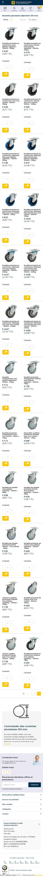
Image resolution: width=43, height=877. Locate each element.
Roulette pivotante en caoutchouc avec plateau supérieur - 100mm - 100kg (10, 45)
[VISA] (6, 862)
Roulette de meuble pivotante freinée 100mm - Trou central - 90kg (10, 545)
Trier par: (23, 20)
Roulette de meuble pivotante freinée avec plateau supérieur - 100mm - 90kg (31, 491)
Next (39, 694)
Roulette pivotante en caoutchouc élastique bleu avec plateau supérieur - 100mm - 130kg (10, 157)
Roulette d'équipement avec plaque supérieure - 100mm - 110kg (9, 379)
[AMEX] (27, 862)
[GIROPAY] (32, 862)
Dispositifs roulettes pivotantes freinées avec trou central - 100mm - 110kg (32, 435)
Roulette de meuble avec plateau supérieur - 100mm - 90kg (10, 490)
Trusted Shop (38, 875)
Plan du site (30, 858)
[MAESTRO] (37, 862)
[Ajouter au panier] (5, 74)
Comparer (5, 61)
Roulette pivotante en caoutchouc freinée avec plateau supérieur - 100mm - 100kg (32, 46)
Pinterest (9, 772)
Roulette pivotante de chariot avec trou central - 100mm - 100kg (32, 600)
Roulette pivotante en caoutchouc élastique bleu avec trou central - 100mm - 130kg (10, 212)
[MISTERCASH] (16, 862)
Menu (5, 10)
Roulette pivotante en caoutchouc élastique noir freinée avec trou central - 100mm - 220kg (32, 324)
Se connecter (22, 10)
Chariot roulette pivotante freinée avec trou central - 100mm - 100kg (9, 656)
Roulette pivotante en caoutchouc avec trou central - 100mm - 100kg (10, 101)
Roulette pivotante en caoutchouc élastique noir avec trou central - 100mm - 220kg (10, 323)
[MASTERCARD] (11, 862)
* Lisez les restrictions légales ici (12, 788)
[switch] (4, 874)
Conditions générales (17, 858)
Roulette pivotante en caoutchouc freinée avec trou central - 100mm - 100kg (32, 101)
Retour (2, 2)
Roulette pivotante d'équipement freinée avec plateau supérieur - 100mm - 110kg (32, 380)
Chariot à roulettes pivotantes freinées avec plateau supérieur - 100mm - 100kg (10, 601)
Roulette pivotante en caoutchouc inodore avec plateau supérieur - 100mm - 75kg (32, 657)
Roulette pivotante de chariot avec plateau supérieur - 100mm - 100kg (32, 545)
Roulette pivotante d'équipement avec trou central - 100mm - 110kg (11, 435)
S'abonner (35, 785)
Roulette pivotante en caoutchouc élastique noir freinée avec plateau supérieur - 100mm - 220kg (32, 268)
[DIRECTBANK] (22, 862)
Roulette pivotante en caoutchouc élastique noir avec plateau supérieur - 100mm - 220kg (10, 268)
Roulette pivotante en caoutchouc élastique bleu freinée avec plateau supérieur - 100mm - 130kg (32, 157)
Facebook (4, 772)
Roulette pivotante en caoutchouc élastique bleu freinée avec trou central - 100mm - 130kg (32, 213)
